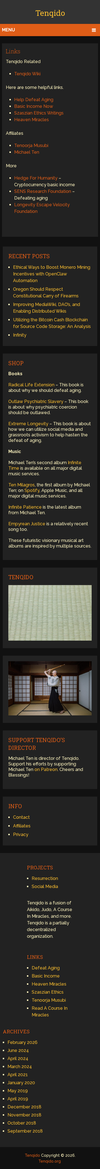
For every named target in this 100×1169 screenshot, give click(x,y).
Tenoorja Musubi (31, 145)
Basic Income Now (33, 106)
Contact (21, 817)
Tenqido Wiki (27, 73)
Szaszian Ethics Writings (39, 113)
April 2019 (18, 1098)
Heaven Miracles (31, 119)
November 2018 (24, 1115)
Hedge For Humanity (36, 178)
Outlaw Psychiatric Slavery (35, 401)
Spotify (31, 490)
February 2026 (23, 1042)
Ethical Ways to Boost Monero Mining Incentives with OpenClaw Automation (51, 274)
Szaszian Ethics (48, 992)
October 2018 (22, 1123)
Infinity (19, 335)
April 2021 (18, 1074)
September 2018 (25, 1131)
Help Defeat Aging (33, 99)
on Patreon (46, 769)
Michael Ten (26, 152)
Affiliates (22, 826)
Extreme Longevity (28, 423)
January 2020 (21, 1082)
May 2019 (18, 1090)
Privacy (20, 834)
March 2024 (20, 1066)
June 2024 (18, 1050)
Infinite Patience (25, 507)
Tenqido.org (49, 1161)
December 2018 (24, 1107)
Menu (8, 30)
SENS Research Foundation (42, 191)
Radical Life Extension (31, 384)
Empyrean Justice (26, 523)
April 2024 (18, 1058)
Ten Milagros (21, 485)
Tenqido (50, 13)
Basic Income (46, 976)
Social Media (45, 886)
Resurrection (45, 878)
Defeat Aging (46, 968)
